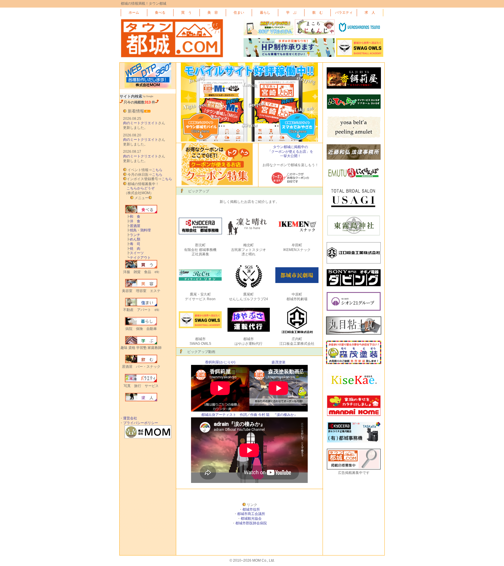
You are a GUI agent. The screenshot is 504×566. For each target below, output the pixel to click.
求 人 (370, 12)
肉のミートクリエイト (140, 123)
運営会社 (130, 418)
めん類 (133, 239)
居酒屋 (133, 226)
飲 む (317, 12)
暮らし (265, 12)
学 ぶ (291, 12)
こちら (157, 170)
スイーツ (135, 253)
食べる (160, 12)
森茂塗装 (279, 362)
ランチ (133, 235)
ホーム (134, 12)
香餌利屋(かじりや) (220, 362)
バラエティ (344, 12)
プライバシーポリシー (140, 423)
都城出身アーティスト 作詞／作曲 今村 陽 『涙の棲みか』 (249, 415)
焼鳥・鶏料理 (138, 230)
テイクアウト (138, 258)
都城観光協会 (251, 518)
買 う (186, 12)
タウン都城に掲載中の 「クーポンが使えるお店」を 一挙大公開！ (290, 151)
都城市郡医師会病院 (251, 523)
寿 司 (133, 244)
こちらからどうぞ (141, 188)
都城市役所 (251, 509)
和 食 (133, 217)
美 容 (212, 12)
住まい (239, 12)
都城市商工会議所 (251, 514)
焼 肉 (133, 249)
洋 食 (133, 221)
